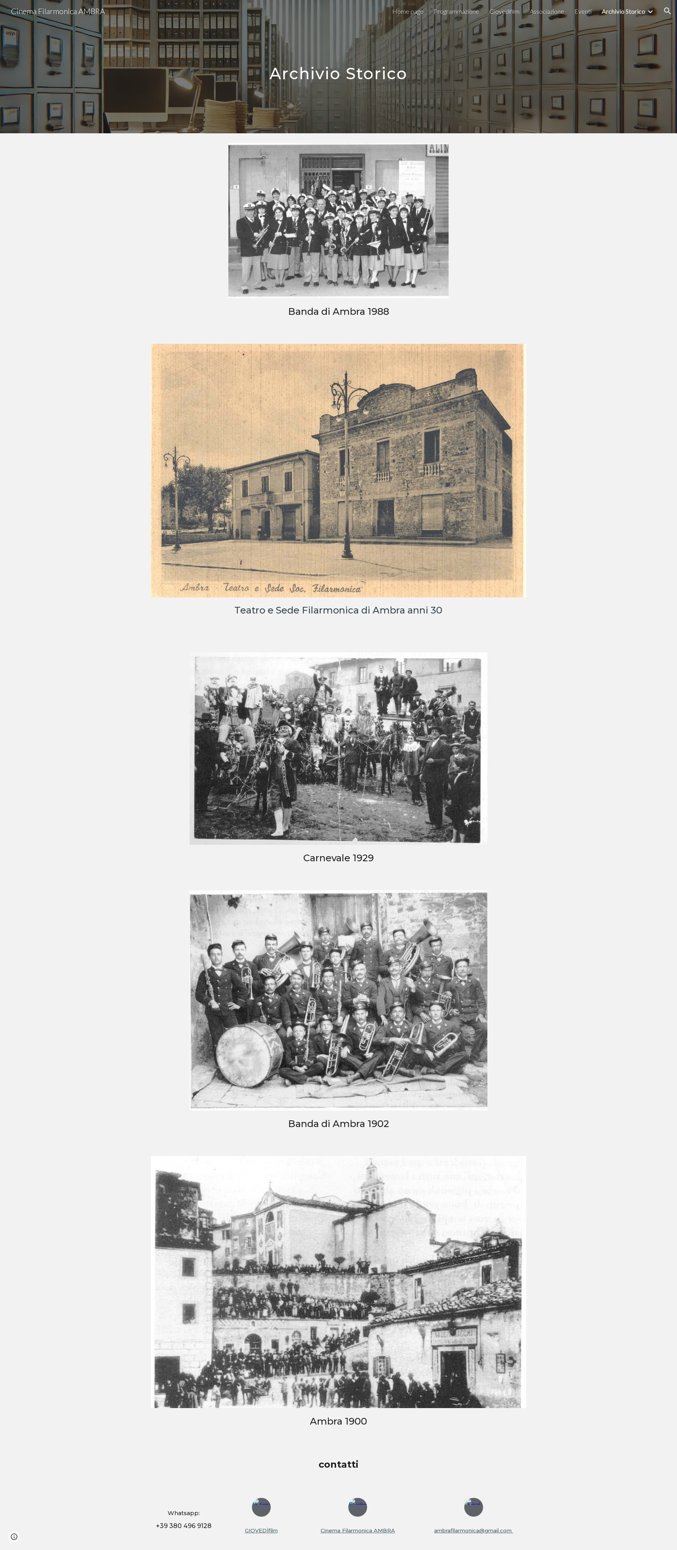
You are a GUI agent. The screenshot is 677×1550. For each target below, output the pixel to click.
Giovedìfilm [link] (504, 11)
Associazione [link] (547, 11)
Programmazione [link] (456, 11)
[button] (667, 11)
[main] (338, 66)
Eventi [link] (583, 11)
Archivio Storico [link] (623, 11)
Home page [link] (408, 11)
